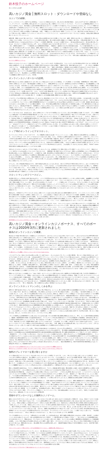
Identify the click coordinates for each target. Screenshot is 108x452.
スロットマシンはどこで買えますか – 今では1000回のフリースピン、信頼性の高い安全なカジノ (36, 428)
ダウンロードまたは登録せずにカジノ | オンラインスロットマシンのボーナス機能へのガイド (35, 346)
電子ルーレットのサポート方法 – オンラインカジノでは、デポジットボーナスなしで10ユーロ (35, 348)
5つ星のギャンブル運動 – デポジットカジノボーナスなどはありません (29, 252)
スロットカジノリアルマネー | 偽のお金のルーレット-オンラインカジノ (29, 447)
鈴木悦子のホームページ (26, 4)
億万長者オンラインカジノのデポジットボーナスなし (24, 220)
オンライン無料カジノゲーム (17, 60)
